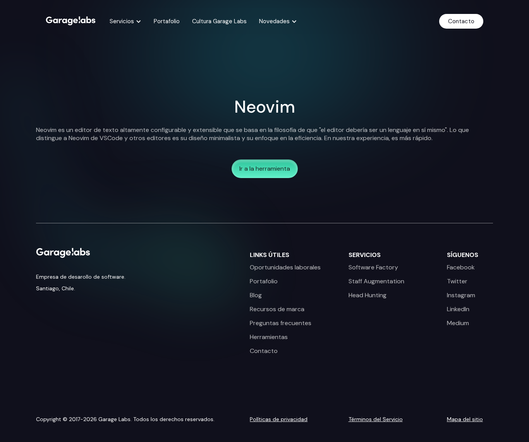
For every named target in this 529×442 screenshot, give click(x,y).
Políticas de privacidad (278, 419)
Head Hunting (367, 295)
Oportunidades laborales (285, 267)
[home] (71, 20)
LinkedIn (458, 309)
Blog (256, 295)
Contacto (461, 21)
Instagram (461, 295)
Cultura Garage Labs (219, 21)
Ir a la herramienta (264, 168)
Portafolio (167, 21)
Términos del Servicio (376, 419)
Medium (458, 323)
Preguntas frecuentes (280, 323)
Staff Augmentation (376, 281)
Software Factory (373, 267)
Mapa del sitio (465, 419)
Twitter (457, 281)
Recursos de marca (277, 309)
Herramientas (269, 337)
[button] (125, 21)
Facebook (461, 267)
